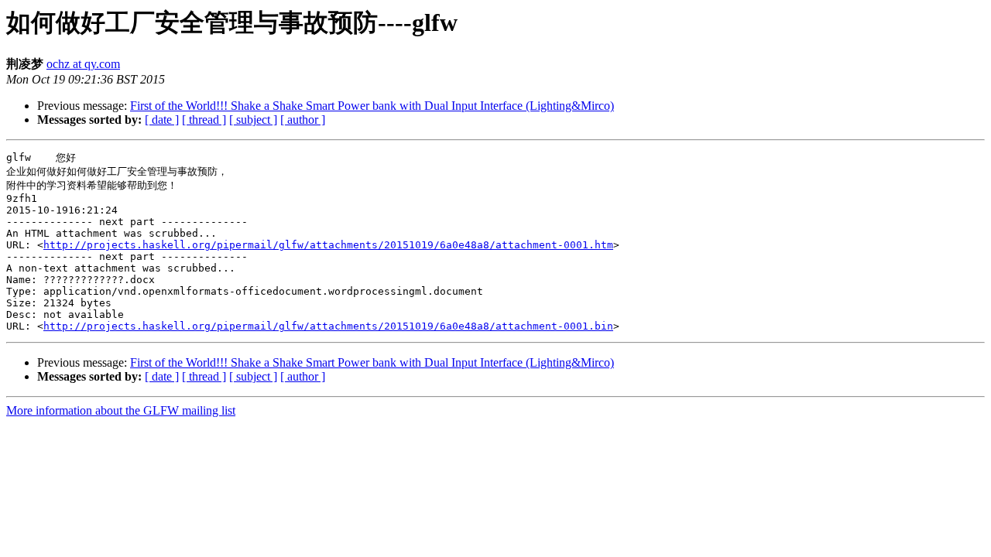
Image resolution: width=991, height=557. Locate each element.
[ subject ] (253, 119)
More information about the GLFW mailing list (120, 410)
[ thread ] (204, 119)
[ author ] (302, 119)
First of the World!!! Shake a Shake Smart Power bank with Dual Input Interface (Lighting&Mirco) (372, 105)
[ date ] (162, 119)
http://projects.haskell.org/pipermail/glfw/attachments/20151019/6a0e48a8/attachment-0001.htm (328, 245)
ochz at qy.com (83, 63)
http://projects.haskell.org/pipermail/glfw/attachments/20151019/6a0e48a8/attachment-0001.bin (328, 326)
